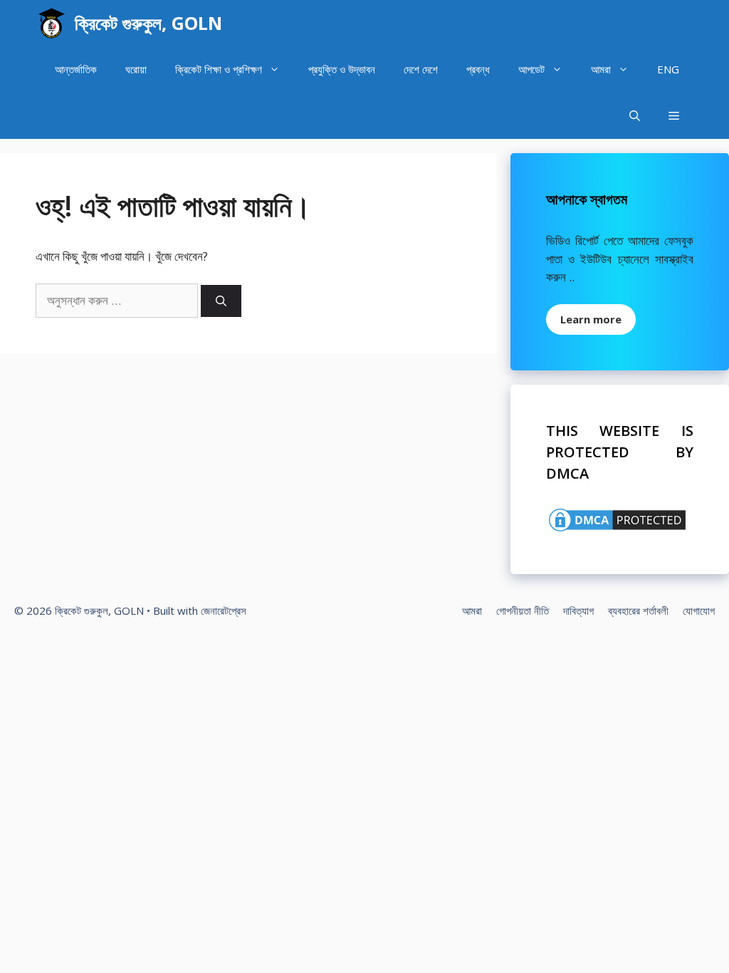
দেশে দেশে (421, 69)
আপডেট (531, 69)
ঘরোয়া (136, 69)
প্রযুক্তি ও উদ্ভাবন (341, 69)
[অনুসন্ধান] (221, 301)
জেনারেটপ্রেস (223, 610)
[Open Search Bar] (634, 116)
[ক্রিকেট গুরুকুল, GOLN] (52, 23)
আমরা (601, 69)
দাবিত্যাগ (578, 610)
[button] (673, 116)
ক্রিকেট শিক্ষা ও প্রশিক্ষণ (218, 69)
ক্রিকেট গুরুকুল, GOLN (148, 23)
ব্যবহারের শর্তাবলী (638, 610)
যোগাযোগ (699, 610)
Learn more (591, 319)
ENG (668, 69)
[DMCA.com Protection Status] (617, 529)
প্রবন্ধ (478, 69)
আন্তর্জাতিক (76, 69)
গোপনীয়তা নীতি (522, 610)
